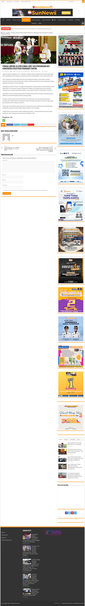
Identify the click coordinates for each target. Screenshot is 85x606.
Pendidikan (70, 20)
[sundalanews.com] (42, 7)
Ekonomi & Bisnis (62, 20)
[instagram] (73, 2)
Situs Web (4, 185)
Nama (4, 174)
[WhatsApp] (3, 120)
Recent (60, 439)
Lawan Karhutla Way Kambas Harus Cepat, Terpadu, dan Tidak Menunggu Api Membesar (31, 28)
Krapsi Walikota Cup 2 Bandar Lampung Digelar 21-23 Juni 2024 (11, 148)
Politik (39, 23)
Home (3, 19)
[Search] (83, 1)
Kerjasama (16, 1)
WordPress (70, 603)
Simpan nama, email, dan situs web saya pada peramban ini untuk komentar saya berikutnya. (26, 190)
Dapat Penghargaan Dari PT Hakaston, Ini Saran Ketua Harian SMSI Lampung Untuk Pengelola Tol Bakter (44, 149)
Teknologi (77, 20)
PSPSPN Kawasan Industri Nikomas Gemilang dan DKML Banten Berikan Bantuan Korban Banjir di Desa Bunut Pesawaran (31, 580)
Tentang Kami (9, 1)
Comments (72, 439)
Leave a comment (36, 71)
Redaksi (3, 1)
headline (8, 32)
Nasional (9, 20)
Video (55, 20)
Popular (66, 439)
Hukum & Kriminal (46, 20)
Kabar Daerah (25, 20)
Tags (78, 439)
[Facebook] (68, 2)
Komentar (5, 160)
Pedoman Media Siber (26, 1)
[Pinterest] (71, 2)
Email (4, 180)
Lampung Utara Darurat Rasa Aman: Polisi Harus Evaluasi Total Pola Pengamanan (75, 451)
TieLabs (82, 603)
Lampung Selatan (26, 71)
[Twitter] (70, 2)
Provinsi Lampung (36, 20)
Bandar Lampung (17, 20)
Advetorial (34, 23)
